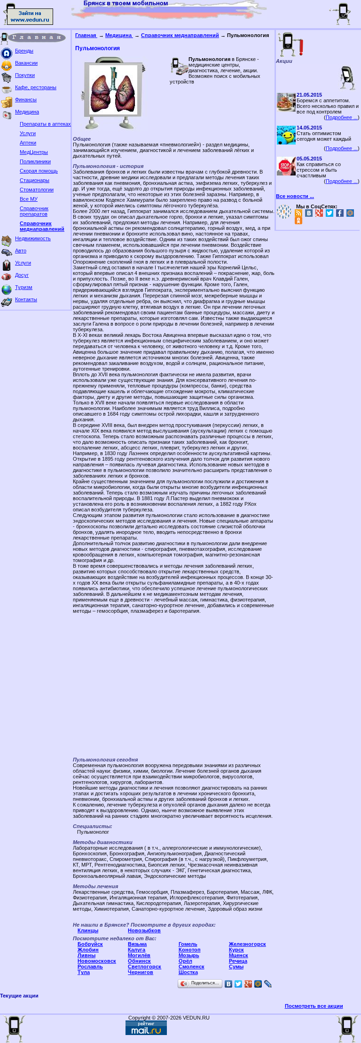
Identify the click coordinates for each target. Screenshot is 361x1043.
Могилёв (139, 955)
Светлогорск (144, 966)
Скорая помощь (39, 171)
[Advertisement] (174, 686)
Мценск (238, 955)
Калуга (136, 949)
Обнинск (139, 961)
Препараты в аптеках (45, 124)
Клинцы (88, 930)
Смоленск (191, 966)
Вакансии (26, 63)
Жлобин (88, 949)
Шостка (188, 972)
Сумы (236, 966)
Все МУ (29, 199)
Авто (20, 250)
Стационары (34, 180)
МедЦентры (34, 152)
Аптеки (28, 142)
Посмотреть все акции (314, 1006)
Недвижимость (33, 238)
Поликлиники (35, 161)
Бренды (24, 50)
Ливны (86, 955)
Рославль (90, 966)
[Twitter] (238, 984)
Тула (84, 972)
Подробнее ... (342, 117)
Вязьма (137, 944)
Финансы (26, 99)
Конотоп (190, 949)
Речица (238, 961)
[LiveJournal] (268, 984)
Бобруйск (90, 944)
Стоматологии (37, 189)
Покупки (25, 75)
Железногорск (247, 944)
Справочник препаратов (34, 211)
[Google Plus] (248, 984)
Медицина (27, 111)
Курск (236, 949)
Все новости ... (295, 196)
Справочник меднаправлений (42, 226)
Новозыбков (144, 930)
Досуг (22, 275)
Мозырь (189, 955)
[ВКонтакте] (229, 984)
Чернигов (140, 972)
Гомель (188, 944)
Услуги (28, 133)
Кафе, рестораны (35, 87)
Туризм (23, 287)
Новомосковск (97, 961)
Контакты (26, 299)
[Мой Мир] (258, 984)
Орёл (185, 961)
